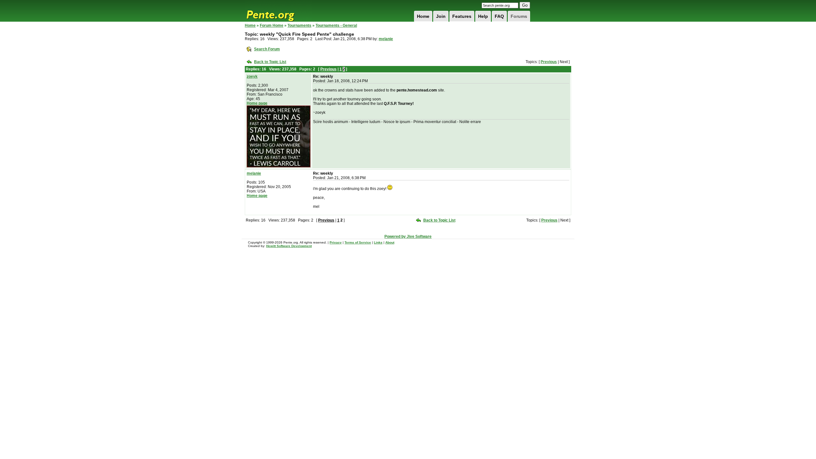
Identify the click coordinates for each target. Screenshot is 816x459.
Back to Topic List (270, 62)
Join (441, 16)
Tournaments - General (336, 25)
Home (423, 16)
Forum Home (271, 25)
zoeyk (252, 76)
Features (461, 16)
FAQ (499, 16)
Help (483, 16)
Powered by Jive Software (408, 236)
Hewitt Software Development (289, 246)
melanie (386, 39)
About (389, 242)
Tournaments (299, 25)
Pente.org (278, 11)
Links (378, 242)
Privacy (336, 242)
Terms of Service (358, 242)
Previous (549, 62)
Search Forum (267, 49)
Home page (257, 103)
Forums (519, 16)
